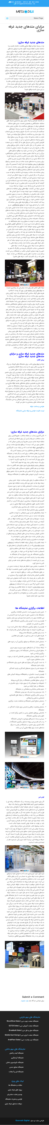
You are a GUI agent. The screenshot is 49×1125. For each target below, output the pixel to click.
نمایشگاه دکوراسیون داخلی (15, 1062)
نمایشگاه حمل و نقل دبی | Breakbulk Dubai (24, 1030)
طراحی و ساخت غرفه (37, 406)
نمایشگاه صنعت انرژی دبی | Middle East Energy (22, 1035)
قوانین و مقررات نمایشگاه (13, 1099)
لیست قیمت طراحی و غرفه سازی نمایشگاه (30, 411)
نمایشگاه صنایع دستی (16, 1067)
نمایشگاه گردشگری (17, 1058)
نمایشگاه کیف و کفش (16, 1053)
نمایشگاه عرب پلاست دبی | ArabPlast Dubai (23, 1040)
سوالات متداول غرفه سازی (13, 1104)
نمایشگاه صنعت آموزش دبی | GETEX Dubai (24, 1026)
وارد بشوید (24, 1000)
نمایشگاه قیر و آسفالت (16, 1071)
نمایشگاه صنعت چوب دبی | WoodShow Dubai (23, 1021)
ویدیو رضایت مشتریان (14, 1094)
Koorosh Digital (22, 1120)
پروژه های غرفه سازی (15, 1090)
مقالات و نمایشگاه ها (15, 1085)
